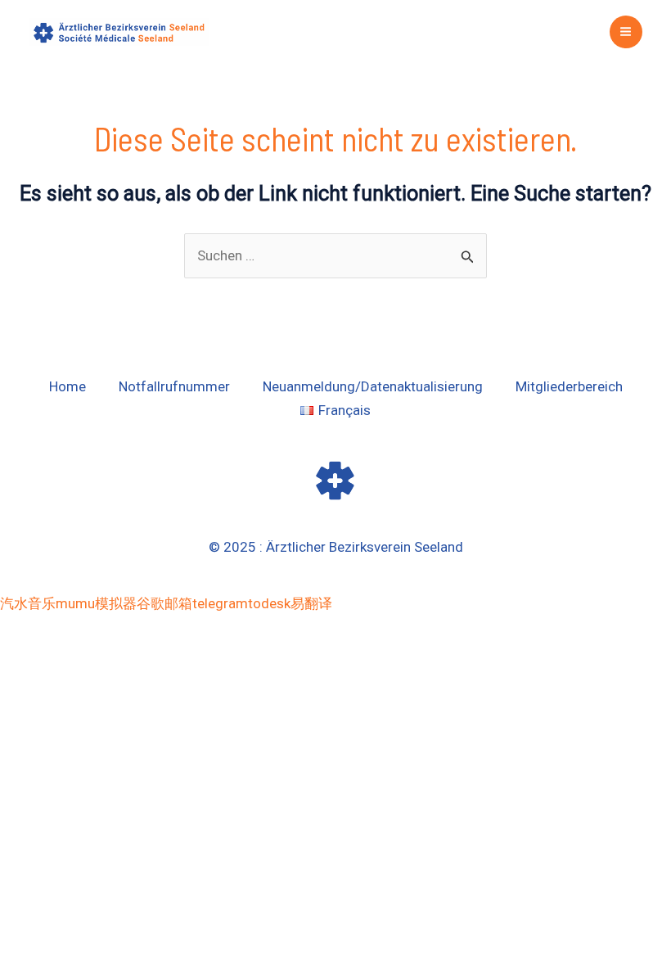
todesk (269, 603)
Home (67, 386)
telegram (220, 603)
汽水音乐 (28, 603)
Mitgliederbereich (569, 386)
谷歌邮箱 (164, 603)
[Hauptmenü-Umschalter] (626, 32)
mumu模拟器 (96, 603)
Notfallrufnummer (174, 386)
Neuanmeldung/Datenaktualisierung (373, 386)
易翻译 (311, 603)
